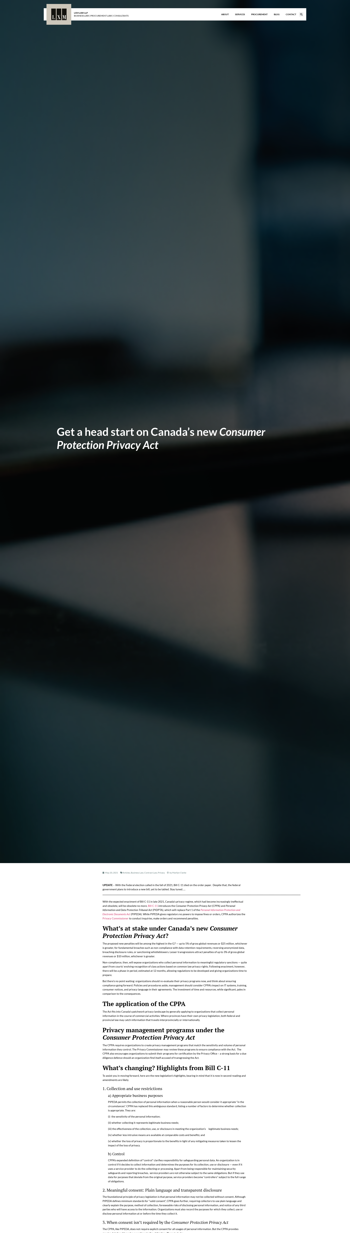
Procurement (259, 14)
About (225, 14)
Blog (277, 14)
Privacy (161, 872)
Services (240, 14)
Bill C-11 (153, 905)
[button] (301, 14)
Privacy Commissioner (116, 918)
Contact (291, 14)
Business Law (137, 872)
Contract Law (150, 872)
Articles (126, 872)
